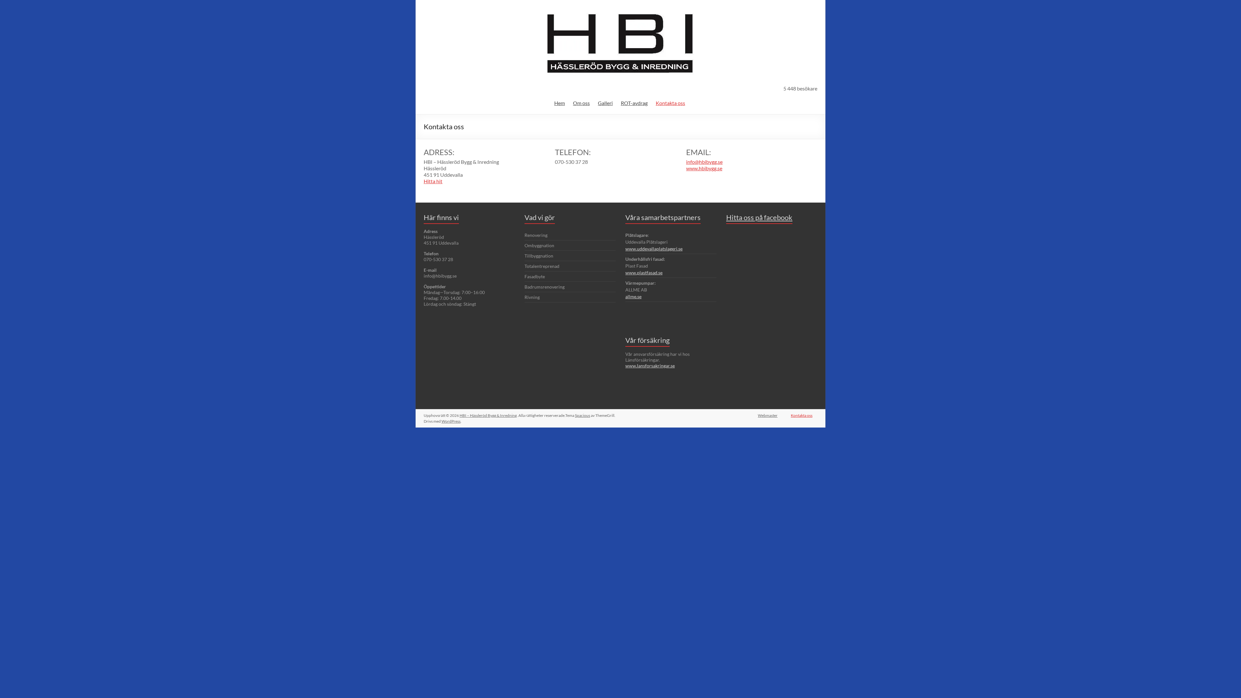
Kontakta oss (670, 103)
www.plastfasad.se (644, 272)
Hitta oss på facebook (759, 217)
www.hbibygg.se (704, 168)
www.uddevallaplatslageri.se (654, 248)
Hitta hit (433, 181)
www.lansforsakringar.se (650, 365)
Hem (559, 103)
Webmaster (768, 415)
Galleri (605, 103)
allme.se (633, 296)
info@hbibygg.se (704, 162)
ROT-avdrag (634, 103)
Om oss (581, 103)
